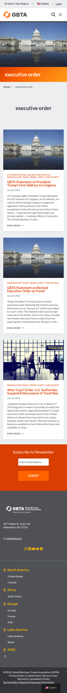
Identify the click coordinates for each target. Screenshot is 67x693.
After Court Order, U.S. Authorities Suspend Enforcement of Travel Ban (32, 391)
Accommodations (16, 175)
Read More (15, 225)
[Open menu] (60, 15)
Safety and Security (48, 177)
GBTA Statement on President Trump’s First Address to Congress (31, 183)
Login (59, 3)
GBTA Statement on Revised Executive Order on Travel (27, 289)
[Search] (53, 15)
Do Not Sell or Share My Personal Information (28, 682)
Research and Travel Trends (22, 177)
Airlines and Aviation (38, 175)
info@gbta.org (14, 538)
